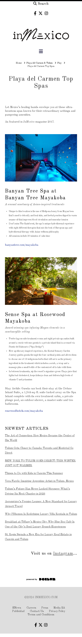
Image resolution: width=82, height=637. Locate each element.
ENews (16, 607)
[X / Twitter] (41, 13)
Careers (31, 607)
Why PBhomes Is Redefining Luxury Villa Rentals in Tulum (41, 514)
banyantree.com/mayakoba (21, 245)
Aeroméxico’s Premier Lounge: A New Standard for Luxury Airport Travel (41, 504)
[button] (41, 51)
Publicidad (18, 611)
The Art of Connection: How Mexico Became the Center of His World (40, 438)
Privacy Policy (57, 611)
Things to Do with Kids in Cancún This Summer (34, 473)
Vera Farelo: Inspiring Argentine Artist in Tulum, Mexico (39, 481)
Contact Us (37, 611)
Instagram (63, 554)
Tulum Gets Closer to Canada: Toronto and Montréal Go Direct (39, 450)
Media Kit (59, 607)
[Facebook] (35, 13)
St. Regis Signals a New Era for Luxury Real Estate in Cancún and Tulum (38, 537)
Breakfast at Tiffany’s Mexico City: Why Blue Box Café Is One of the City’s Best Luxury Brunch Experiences (40, 524)
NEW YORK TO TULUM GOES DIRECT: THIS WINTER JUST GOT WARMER (40, 463)
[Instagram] (46, 13)
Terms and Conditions (41, 614)
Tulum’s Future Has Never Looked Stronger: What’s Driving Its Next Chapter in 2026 (37, 491)
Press (44, 607)
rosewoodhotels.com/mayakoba (24, 411)
